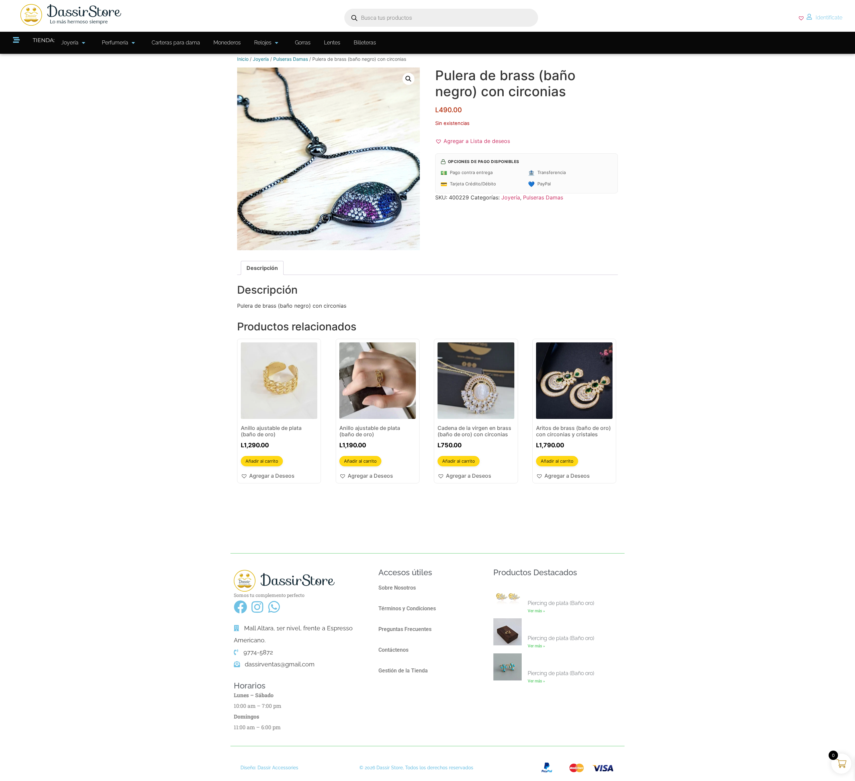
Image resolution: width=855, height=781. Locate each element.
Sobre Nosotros (397, 588)
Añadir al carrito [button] (261, 461)
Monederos (227, 42)
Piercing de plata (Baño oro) (561, 603)
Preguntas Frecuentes (405, 629)
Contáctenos (393, 650)
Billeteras (365, 42)
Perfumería (115, 42)
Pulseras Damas (290, 59)
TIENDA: (43, 40)
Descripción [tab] (262, 268)
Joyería (69, 42)
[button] (408, 79)
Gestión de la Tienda (403, 670)
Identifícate (829, 17)
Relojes (263, 42)
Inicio (242, 59)
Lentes (332, 42)
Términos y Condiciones (407, 608)
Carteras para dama (176, 42)
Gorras (303, 42)
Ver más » (536, 611)
